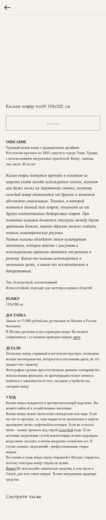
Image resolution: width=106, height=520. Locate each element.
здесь (76, 337)
